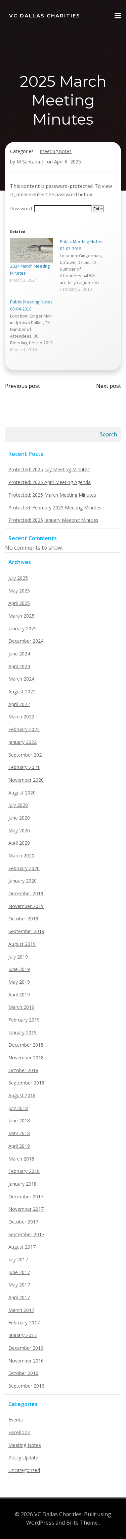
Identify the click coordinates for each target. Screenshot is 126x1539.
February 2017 (24, 1322)
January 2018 (22, 1184)
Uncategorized (24, 1470)
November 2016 (26, 1360)
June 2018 (19, 1120)
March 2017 (21, 1310)
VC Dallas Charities (44, 15)
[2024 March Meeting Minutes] (31, 250)
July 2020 (18, 805)
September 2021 (26, 755)
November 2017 (26, 1209)
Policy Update (23, 1457)
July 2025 (18, 578)
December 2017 (25, 1196)
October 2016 (23, 1373)
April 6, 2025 (67, 161)
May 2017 (19, 1284)
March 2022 (21, 716)
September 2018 (26, 1082)
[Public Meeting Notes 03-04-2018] (35, 325)
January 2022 (22, 742)
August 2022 (22, 691)
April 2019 (19, 994)
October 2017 (23, 1221)
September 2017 (26, 1234)
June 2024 (19, 653)
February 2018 (24, 1171)
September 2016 (26, 1386)
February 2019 (24, 1020)
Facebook (19, 1432)
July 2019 (18, 957)
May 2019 (19, 982)
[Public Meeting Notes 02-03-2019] (85, 265)
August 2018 (22, 1095)
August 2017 (22, 1247)
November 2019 (26, 906)
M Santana (28, 161)
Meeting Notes (56, 151)
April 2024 (19, 666)
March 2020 (21, 855)
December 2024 (25, 641)
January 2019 (22, 1032)
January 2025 (22, 628)
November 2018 (26, 1057)
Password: (22, 208)
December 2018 (25, 1045)
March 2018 (21, 1159)
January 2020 (22, 881)
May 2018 (19, 1133)
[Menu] (117, 15)
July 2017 (18, 1259)
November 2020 (26, 780)
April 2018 (19, 1146)
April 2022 (19, 704)
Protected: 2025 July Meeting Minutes (49, 469)
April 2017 (19, 1297)
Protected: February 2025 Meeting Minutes (54, 507)
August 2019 (22, 944)
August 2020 (22, 792)
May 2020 (19, 830)
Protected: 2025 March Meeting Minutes (52, 495)
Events (15, 1419)
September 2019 (26, 931)
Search (108, 434)
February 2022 (24, 729)
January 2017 (22, 1335)
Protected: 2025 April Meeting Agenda (49, 482)
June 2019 (19, 969)
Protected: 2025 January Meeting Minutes (53, 520)
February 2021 (24, 767)
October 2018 (23, 1070)
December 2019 (25, 893)
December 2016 (25, 1348)
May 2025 (19, 590)
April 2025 (19, 603)
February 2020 (24, 868)
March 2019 (21, 1007)
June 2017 (19, 1272)
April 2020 (19, 843)
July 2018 (18, 1108)
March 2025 (21, 616)
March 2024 (21, 679)
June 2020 (19, 818)
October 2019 (23, 918)
